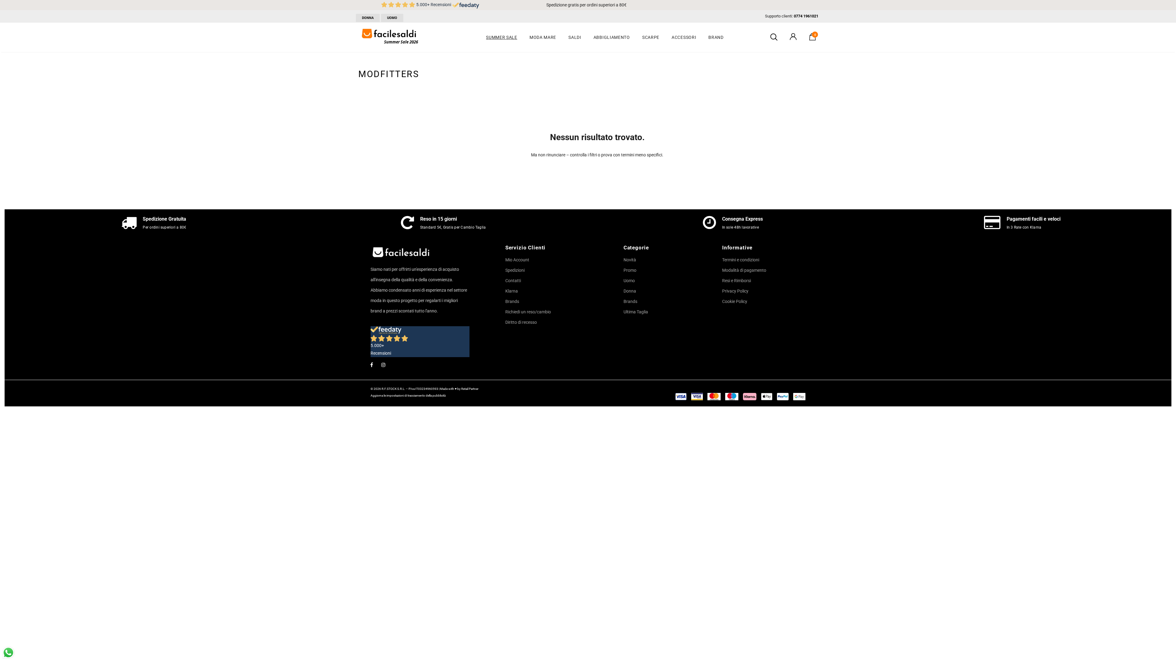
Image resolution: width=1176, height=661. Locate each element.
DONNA (368, 18)
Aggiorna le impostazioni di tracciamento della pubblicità (408, 395)
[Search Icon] (774, 37)
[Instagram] (383, 364)
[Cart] (812, 38)
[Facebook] (371, 364)
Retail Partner (469, 388)
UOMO (392, 18)
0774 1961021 (806, 16)
